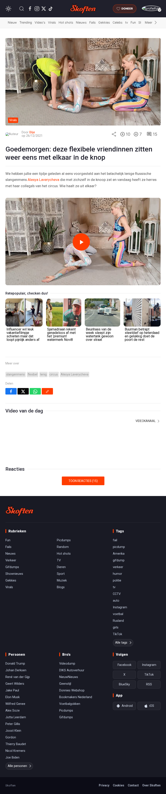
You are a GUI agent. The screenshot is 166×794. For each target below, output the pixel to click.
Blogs (61, 587)
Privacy (104, 785)
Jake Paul (12, 690)
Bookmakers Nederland (75, 697)
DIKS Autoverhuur (71, 670)
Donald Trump (15, 663)
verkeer (118, 567)
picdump (119, 547)
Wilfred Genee (15, 704)
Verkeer (10, 560)
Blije (32, 132)
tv (126, 22)
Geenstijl (65, 684)
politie (117, 580)
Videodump (67, 663)
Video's (40, 22)
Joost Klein (13, 731)
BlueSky (124, 684)
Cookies (118, 785)
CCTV (117, 594)
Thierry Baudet (15, 744)
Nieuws (81, 22)
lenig (43, 374)
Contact (133, 785)
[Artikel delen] (113, 134)
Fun (133, 22)
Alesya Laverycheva (43, 179)
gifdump (118, 560)
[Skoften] (19, 510)
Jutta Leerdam (15, 717)
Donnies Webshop (72, 690)
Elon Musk (12, 697)
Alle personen (17, 766)
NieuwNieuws (68, 677)
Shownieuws (14, 574)
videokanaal (146, 421)
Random (63, 547)
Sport (61, 574)
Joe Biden (12, 757)
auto (116, 600)
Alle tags (121, 642)
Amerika (118, 554)
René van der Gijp (17, 677)
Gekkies (104, 22)
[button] (21, 8)
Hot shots (66, 22)
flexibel (32, 374)
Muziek (62, 580)
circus (53, 374)
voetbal (118, 614)
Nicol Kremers (15, 751)
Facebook (124, 665)
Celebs (118, 22)
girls (115, 627)
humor (117, 574)
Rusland (118, 621)
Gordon (10, 737)
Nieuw (12, 22)
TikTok (117, 634)
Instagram (120, 607)
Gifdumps (12, 567)
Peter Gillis (12, 724)
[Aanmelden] (151, 8)
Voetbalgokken (69, 704)
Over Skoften (151, 785)
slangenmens (15, 374)
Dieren (61, 567)
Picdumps (64, 540)
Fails (92, 22)
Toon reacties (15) (83, 481)
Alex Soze (12, 710)
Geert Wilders (14, 684)
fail (115, 540)
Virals (52, 22)
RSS (149, 684)
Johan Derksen (15, 670)
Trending (25, 22)
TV (59, 560)
